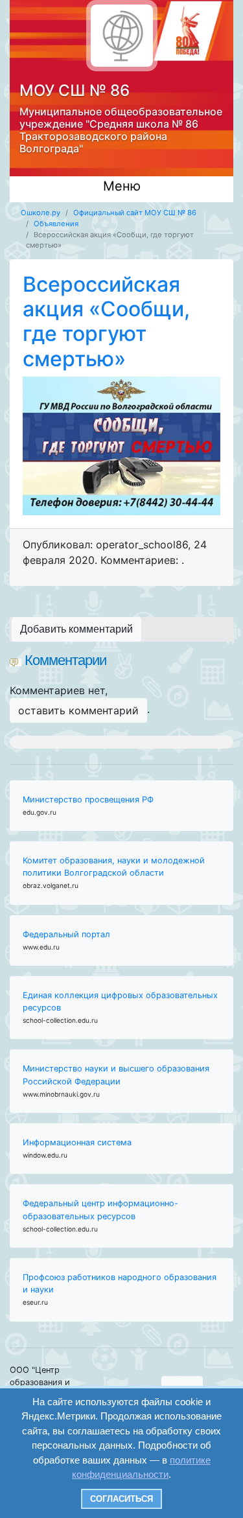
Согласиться (121, 1499)
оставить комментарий (78, 710)
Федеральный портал (66, 934)
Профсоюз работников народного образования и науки (119, 1283)
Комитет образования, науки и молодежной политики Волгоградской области (114, 867)
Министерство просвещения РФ (88, 799)
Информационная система (77, 1142)
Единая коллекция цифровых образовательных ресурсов (120, 1001)
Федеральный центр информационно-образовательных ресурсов (100, 1209)
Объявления (56, 223)
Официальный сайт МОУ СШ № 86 (134, 212)
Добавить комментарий (76, 629)
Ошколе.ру (40, 212)
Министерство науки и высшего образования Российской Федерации (116, 1075)
